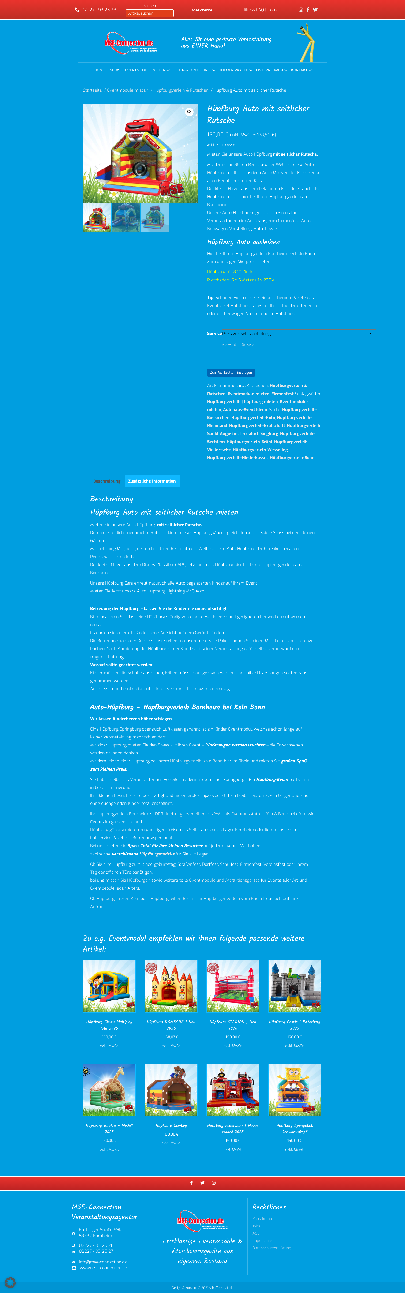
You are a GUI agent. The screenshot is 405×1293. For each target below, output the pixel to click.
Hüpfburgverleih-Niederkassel (237, 458)
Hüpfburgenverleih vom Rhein (233, 898)
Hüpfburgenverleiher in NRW (192, 814)
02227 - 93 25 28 (99, 10)
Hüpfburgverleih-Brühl (249, 442)
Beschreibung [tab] (106, 481)
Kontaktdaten (263, 1219)
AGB (256, 1234)
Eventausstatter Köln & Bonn (259, 814)
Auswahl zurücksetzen (240, 344)
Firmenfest (282, 394)
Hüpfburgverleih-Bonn (292, 458)
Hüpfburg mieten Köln (118, 898)
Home (99, 70)
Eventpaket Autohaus (228, 305)
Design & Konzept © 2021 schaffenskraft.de (202, 1288)
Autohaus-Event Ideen (245, 409)
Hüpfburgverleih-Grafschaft (257, 425)
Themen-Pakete (290, 297)
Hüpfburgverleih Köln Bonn (196, 761)
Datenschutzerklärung (271, 1248)
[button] (168, 70)
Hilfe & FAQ (253, 10)
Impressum (262, 1241)
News (115, 70)
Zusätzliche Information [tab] (152, 481)
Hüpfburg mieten (125, 745)
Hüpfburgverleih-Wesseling (260, 450)
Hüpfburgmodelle (157, 854)
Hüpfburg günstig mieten (114, 830)
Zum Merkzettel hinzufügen (231, 372)
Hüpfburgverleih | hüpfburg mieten (242, 402)
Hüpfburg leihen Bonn (171, 898)
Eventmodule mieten (145, 70)
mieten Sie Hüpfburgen (127, 880)
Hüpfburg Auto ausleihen (243, 242)
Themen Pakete (233, 70)
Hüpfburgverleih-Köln (253, 417)
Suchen (149, 5)
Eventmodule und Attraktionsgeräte (224, 880)
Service (214, 333)
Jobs (273, 10)
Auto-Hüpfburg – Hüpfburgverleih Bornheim (155, 707)
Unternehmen (269, 70)
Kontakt (299, 70)
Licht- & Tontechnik (192, 70)
